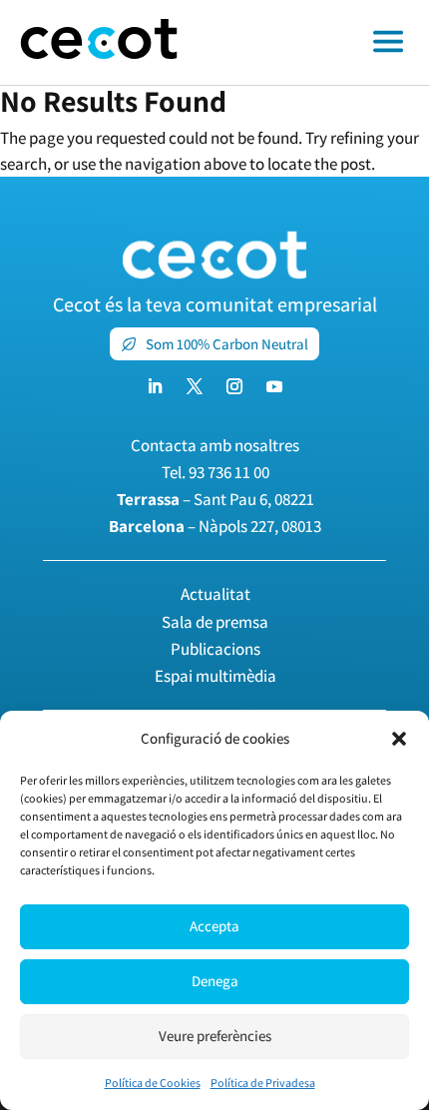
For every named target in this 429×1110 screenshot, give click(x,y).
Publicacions (215, 649)
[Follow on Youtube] (274, 386)
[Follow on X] (195, 386)
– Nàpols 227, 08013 (215, 526)
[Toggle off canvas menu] (313, 43)
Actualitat (215, 594)
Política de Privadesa (263, 1082)
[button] (399, 739)
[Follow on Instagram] (234, 386)
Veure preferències (215, 1035)
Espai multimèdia (215, 676)
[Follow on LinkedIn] (155, 386)
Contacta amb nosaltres (215, 445)
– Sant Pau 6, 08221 (215, 499)
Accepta (214, 925)
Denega (215, 980)
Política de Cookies (153, 1082)
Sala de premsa (215, 622)
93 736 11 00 (229, 472)
